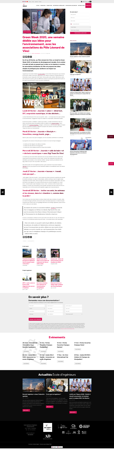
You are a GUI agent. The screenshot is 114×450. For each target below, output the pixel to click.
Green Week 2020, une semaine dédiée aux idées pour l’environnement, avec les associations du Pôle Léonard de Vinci (43, 44)
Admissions (88, 60)
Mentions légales (36, 444)
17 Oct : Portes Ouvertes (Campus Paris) (82, 344)
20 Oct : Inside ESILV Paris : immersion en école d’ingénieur (29, 357)
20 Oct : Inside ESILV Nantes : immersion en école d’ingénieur (47, 357)
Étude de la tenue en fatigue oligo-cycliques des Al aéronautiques (57, 284)
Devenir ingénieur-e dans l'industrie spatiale (80, 56)
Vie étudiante (27, 31)
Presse (30, 1)
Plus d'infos (26, 351)
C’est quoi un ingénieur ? (75, 74)
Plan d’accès (30, 444)
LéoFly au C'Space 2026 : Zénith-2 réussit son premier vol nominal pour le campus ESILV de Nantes (80, 94)
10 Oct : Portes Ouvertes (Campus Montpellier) (46, 345)
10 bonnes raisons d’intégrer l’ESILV (45, 444)
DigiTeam (25, 166)
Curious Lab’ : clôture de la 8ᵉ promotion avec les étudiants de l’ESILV (57, 260)
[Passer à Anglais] (23, 1)
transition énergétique (33, 124)
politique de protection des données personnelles (67, 328)
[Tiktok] (83, 2)
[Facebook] (85, 2)
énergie (33, 53)
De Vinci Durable (41, 73)
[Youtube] (90, 2)
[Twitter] (86, 2)
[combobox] (55, 306)
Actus (33, 1)
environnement (37, 53)
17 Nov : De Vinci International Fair (62, 356)
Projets (40, 1)
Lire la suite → (26, 410)
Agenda (36, 1)
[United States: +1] (71, 24)
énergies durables (55, 123)
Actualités (57, 374)
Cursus (89, 99)
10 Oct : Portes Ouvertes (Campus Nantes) (63, 345)
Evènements (57, 337)
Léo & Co (53, 207)
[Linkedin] (88, 2)
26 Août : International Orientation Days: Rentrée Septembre (30, 345)
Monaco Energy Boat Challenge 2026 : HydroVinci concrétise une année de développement (78, 153)
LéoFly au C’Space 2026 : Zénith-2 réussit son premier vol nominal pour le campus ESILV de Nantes (79, 396)
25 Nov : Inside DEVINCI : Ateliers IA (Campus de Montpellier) (82, 357)
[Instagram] (81, 2)
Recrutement (30, 434)
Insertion (89, 42)
